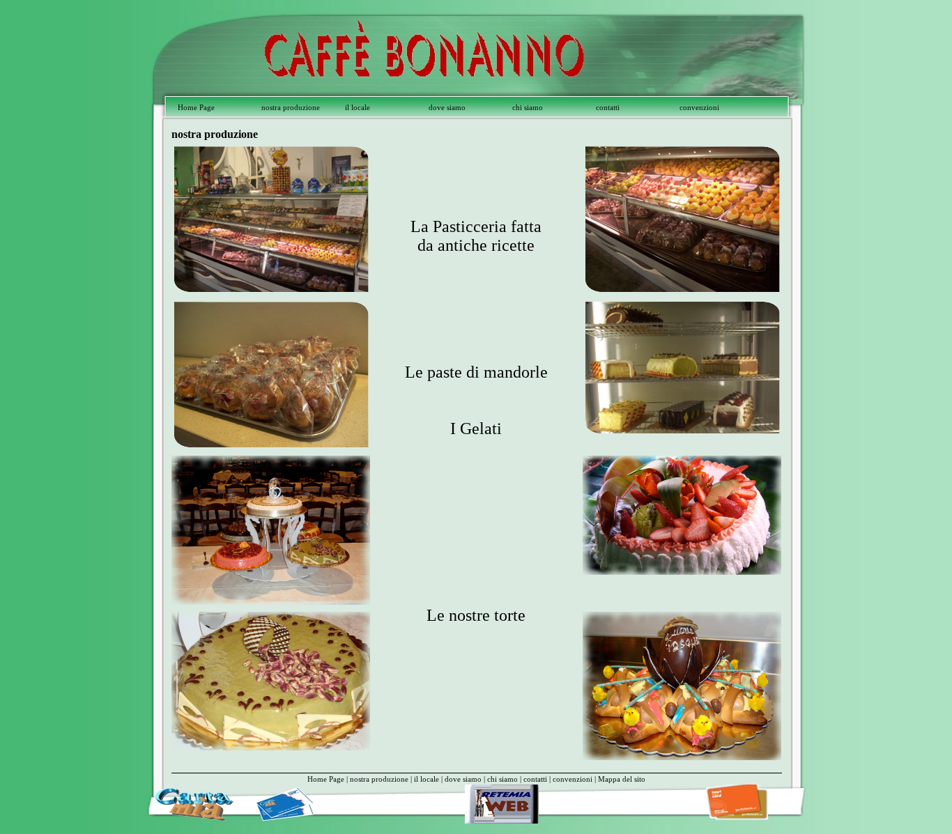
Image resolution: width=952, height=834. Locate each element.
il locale (357, 107)
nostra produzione (290, 107)
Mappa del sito (621, 779)
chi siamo (527, 107)
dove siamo (447, 107)
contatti (608, 107)
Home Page (196, 107)
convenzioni (699, 107)
